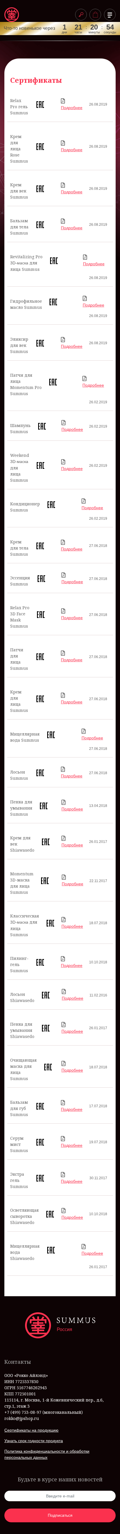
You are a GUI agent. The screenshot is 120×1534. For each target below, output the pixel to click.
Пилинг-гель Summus (19, 964)
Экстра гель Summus (19, 1180)
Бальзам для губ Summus (19, 1108)
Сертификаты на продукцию (31, 1430)
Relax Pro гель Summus (19, 107)
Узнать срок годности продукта (33, 1440)
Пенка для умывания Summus (21, 808)
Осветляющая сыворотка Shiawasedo (24, 1216)
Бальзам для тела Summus (19, 227)
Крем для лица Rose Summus (19, 149)
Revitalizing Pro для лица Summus (26, 263)
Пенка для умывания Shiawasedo (22, 1030)
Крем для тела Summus (19, 548)
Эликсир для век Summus (19, 345)
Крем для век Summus (19, 191)
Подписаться (60, 1515)
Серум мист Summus (19, 1144)
